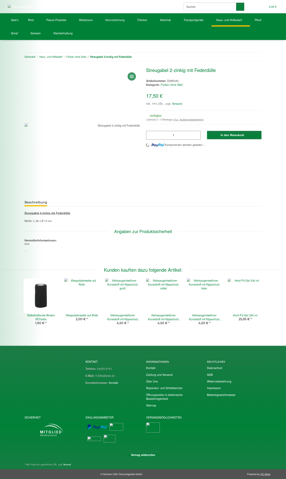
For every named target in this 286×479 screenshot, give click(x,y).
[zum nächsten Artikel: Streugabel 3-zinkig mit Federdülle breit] (257, 57)
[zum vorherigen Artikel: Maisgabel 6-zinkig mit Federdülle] (249, 57)
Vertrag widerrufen (143, 455)
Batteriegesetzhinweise (221, 395)
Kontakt (113, 383)
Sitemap (151, 405)
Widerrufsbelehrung (219, 381)
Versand (177, 104)
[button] (255, 6)
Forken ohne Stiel (171, 85)
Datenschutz (214, 368)
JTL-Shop (265, 474)
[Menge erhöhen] (196, 135)
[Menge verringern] (150, 135)
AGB (210, 375)
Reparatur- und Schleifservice (164, 388)
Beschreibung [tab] (36, 202)
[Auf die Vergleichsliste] (131, 76)
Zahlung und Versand (159, 375)
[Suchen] (240, 7)
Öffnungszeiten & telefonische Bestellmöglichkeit (164, 397)
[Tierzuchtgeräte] (20, 6)
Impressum (214, 388)
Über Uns (152, 381)
